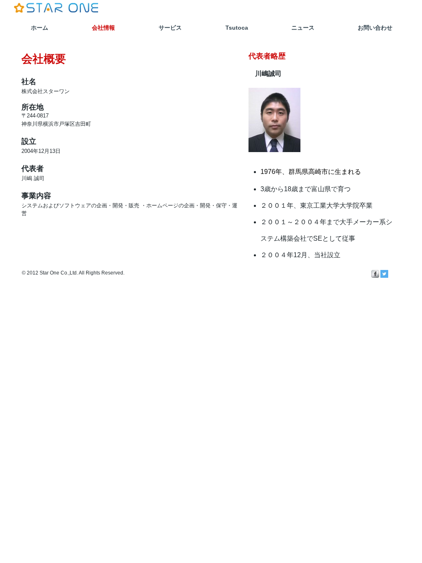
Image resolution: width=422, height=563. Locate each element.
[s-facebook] (375, 274)
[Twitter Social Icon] (384, 274)
